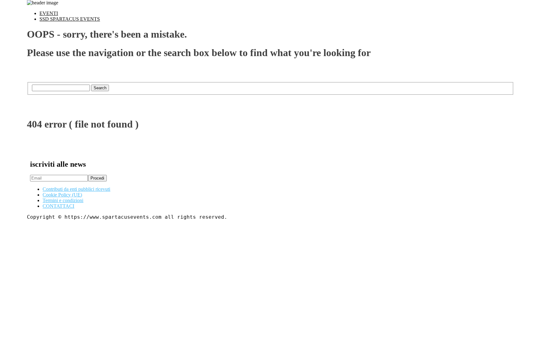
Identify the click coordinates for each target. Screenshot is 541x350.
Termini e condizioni (63, 200)
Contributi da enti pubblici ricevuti (76, 189)
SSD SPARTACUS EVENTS (69, 19)
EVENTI (48, 13)
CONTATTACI (58, 206)
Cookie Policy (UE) (62, 194)
